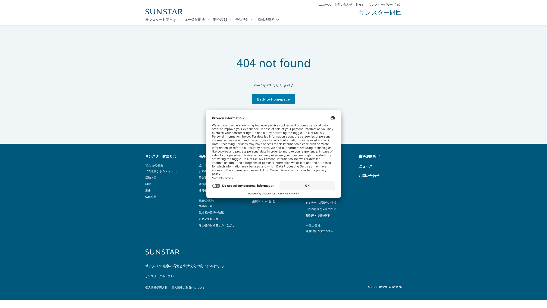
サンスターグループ (382, 4)
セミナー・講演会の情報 (321, 202)
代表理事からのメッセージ (162, 171)
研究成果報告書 (208, 219)
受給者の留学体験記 (211, 212)
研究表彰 (220, 19)
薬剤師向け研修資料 (318, 215)
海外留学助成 (194, 19)
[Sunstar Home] (164, 12)
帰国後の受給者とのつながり (217, 225)
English (360, 4)
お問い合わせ (343, 4)
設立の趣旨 (206, 171)
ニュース (325, 4)
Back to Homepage (273, 99)
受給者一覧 (206, 206)
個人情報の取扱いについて (188, 287)
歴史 (148, 190)
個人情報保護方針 (156, 287)
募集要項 (204, 177)
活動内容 (150, 177)
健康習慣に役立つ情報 (319, 231)
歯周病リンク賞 (262, 201)
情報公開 (150, 197)
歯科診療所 (266, 19)
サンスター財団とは (160, 19)
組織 (148, 184)
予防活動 (242, 19)
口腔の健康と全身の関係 (321, 209)
